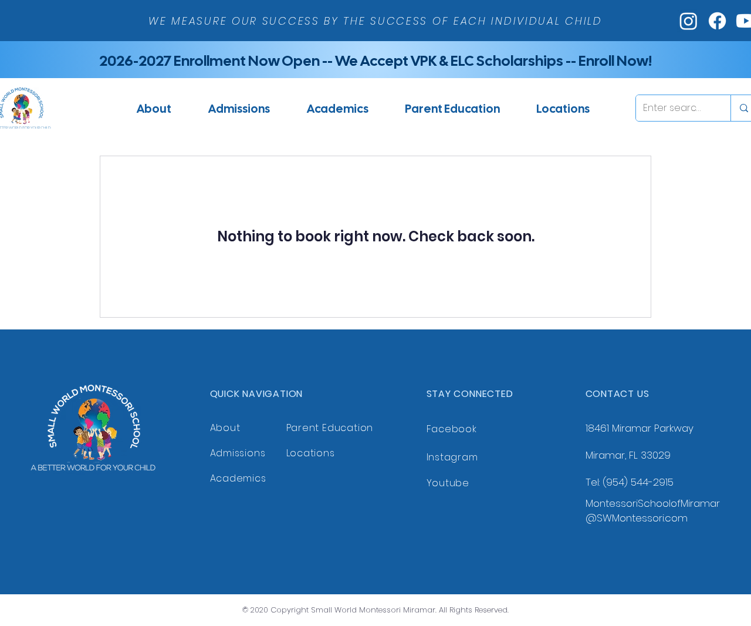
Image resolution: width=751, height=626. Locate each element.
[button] (239, 108)
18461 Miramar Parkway (640, 428)
